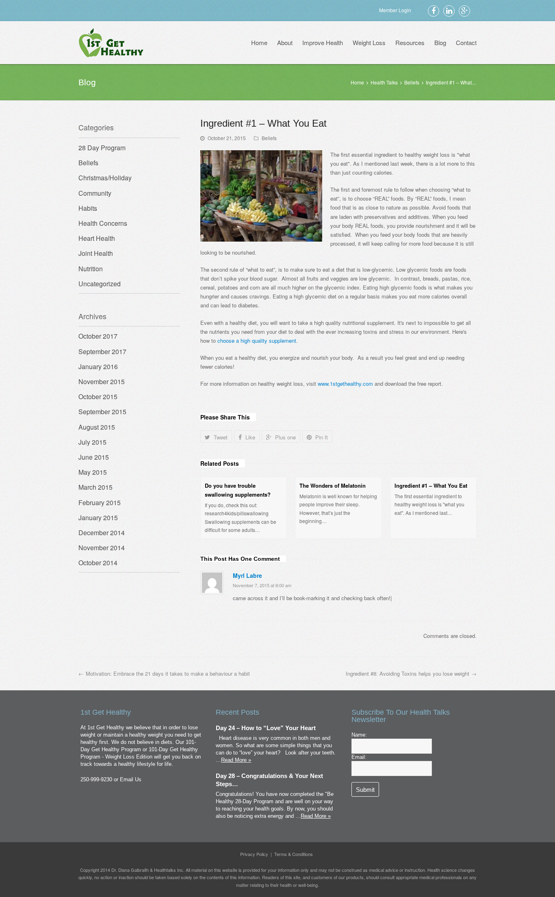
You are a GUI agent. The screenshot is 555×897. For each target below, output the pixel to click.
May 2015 (92, 472)
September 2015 (102, 411)
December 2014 (101, 532)
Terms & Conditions (293, 854)
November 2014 (101, 547)
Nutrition (90, 268)
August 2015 (96, 427)
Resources (410, 42)
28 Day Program (102, 147)
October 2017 (97, 336)
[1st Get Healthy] (111, 42)
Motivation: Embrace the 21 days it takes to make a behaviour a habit (168, 673)
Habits (87, 208)
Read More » (236, 760)
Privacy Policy (254, 854)
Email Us (130, 779)
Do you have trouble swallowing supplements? (238, 490)
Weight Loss (369, 42)
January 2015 (98, 517)
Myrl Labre (247, 575)
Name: (359, 735)
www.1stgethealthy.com (345, 383)
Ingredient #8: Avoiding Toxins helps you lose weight (407, 673)
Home (259, 42)
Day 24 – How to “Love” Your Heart (266, 728)
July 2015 (92, 442)
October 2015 (97, 396)
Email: (358, 757)
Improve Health (322, 42)
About (285, 42)
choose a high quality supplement (256, 340)
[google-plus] (464, 10)
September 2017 (102, 351)
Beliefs (269, 137)
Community (94, 193)
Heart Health (96, 238)
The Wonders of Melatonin (332, 485)
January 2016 (98, 366)
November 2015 (101, 381)
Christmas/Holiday (105, 177)
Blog (440, 42)
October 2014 (97, 562)
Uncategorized (99, 283)
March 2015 (95, 487)
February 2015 (99, 502)
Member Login (395, 9)
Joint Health (95, 253)
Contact (466, 42)
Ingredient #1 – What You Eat (431, 485)
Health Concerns (102, 223)
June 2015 (93, 457)
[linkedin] (449, 10)
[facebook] (433, 10)
